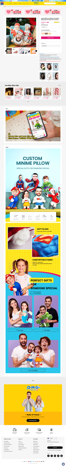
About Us (20, 441)
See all (59, 85)
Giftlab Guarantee (21, 446)
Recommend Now (32, 420)
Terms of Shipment (21, 444)
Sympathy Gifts (35, 444)
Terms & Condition (6, 446)
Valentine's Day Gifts (36, 449)
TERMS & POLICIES (7, 439)
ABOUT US (20, 439)
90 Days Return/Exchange (7, 444)
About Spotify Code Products (8, 451)
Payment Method (6, 449)
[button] (6, 51)
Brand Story (20, 449)
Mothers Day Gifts (35, 451)
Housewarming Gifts (36, 446)
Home (5, 6)
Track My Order (6, 441)
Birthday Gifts (35, 441)
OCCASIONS (35, 439)
